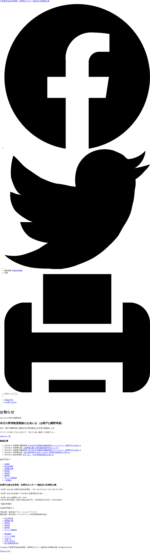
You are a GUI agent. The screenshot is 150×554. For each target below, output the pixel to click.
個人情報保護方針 (11, 543)
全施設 (7, 464)
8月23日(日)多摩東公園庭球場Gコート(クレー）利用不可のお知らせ (54, 450)
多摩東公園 (8, 469)
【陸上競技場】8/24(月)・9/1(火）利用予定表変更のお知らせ (46, 452)
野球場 (7, 471)
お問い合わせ (9, 541)
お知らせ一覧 (5, 436)
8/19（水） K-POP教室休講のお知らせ (38, 455)
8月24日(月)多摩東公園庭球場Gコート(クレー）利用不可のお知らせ (54, 445)
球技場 (7, 473)
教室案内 (7, 534)
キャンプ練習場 (10, 478)
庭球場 (7, 476)
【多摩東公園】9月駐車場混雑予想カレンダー (41, 448)
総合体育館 (8, 466)
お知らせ (7, 539)
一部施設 (7, 480)
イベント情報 (9, 536)
